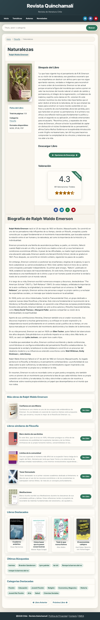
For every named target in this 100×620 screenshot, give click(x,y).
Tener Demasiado (27, 472)
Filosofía (17, 39)
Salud (37, 593)
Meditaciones (25, 492)
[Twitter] (85, 18)
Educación (23, 588)
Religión (51, 588)
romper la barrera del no (19, 571)
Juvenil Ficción (37, 588)
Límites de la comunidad (30, 453)
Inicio (6, 18)
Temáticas (17, 18)
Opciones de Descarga (65, 155)
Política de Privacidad (58, 616)
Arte (29, 593)
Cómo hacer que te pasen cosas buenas (39, 544)
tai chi (55, 565)
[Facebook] (90, 18)
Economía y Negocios (68, 588)
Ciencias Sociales (51, 593)
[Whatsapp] (67, 210)
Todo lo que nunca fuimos (61, 543)
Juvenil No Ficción (16, 593)
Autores (29, 18)
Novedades (42, 18)
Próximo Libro (59, 602)
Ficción (12, 588)
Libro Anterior (41, 602)
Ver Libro (85, 410)
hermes (12, 565)
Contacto (73, 616)
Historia (83, 588)
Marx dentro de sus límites (31, 434)
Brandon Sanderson (27, 565)
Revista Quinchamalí (50, 6)
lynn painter (44, 565)
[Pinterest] (96, 18)
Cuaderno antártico (17, 543)
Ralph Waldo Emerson (18, 54)
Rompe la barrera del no (72, 565)
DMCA (81, 616)
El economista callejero (83, 543)
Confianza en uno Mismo (30, 406)
